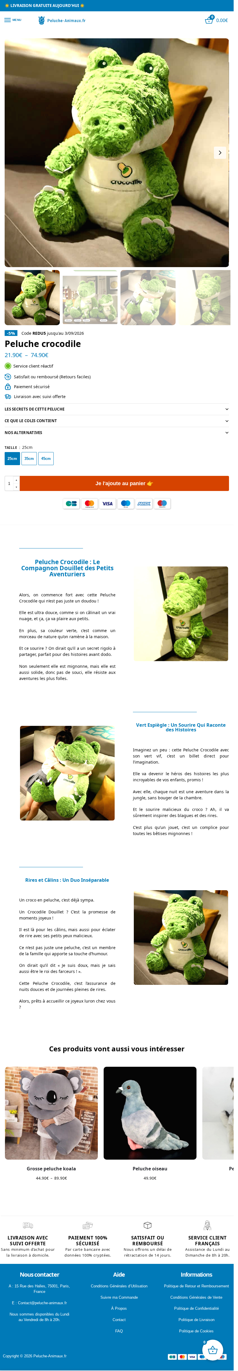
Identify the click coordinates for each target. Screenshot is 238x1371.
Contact (119, 1320)
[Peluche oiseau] (150, 1113)
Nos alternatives (23, 432)
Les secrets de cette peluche (34, 409)
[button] (16, 480)
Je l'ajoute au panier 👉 (124, 483)
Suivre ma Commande (119, 1297)
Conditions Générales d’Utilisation (119, 1286)
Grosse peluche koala (51, 1168)
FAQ (119, 1331)
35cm (29, 458)
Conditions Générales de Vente (196, 1297)
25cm (12, 458)
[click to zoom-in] (117, 152)
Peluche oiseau (150, 1168)
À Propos (119, 1308)
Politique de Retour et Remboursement (196, 1286)
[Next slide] (220, 153)
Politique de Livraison (196, 1320)
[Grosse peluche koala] (51, 1113)
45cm (46, 458)
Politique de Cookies (196, 1331)
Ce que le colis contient (31, 420)
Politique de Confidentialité (196, 1308)
